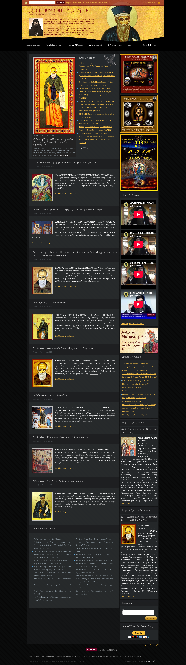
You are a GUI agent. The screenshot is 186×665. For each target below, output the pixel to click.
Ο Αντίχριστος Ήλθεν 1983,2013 (134, 415)
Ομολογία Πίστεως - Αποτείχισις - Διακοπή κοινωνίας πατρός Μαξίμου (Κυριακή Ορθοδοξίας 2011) (139, 407)
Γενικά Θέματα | (34, 656)
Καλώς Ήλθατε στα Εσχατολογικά (136, 380)
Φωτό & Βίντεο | (124, 656)
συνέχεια (64, 155)
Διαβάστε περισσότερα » (65, 193)
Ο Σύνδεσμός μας (54, 44)
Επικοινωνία (136, 656)
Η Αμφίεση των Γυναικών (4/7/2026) (93, 133)
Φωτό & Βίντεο (149, 44)
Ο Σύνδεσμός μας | (49, 656)
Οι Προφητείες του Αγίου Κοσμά (47, 539)
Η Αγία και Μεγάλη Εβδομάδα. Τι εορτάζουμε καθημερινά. (135, 385)
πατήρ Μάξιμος (76, 44)
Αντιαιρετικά (95, 44)
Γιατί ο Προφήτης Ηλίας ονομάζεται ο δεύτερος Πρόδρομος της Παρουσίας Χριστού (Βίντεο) (94, 542)
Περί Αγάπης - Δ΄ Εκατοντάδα (49, 302)
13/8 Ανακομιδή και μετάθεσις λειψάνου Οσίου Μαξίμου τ (139, 518)
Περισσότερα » (127, 503)
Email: (123, 609)
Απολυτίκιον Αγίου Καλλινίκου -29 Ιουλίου (94, 560)
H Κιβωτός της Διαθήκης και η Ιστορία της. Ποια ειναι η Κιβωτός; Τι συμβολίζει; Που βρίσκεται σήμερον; (52, 545)
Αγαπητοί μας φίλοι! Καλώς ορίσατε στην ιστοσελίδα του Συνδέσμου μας (138, 368)
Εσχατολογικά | (89, 656)
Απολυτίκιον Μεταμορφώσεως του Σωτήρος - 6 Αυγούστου (65, 162)
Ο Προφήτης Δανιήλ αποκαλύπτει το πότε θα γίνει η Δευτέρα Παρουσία (138, 396)
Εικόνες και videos (129, 391)
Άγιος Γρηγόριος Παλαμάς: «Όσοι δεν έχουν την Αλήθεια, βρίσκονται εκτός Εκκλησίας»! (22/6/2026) (96, 139)
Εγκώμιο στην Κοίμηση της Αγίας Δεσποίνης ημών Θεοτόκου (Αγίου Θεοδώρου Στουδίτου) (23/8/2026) (97, 75)
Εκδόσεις (132, 44)
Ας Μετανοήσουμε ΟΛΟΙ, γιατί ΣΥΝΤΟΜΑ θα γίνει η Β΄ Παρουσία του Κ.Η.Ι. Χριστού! (139, 375)
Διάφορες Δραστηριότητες (132, 401)
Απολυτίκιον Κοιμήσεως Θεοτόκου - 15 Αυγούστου (60, 437)
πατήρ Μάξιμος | (63, 656)
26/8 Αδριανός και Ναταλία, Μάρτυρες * (94, 2)
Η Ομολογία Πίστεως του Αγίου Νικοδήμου (94, 575)
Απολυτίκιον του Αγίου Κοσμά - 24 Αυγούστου (58, 480)
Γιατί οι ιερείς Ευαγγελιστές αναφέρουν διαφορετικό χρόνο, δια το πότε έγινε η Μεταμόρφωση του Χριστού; (52, 554)
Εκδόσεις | (114, 656)
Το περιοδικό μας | (102, 656)
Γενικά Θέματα (33, 44)
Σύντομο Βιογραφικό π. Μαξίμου (135, 363)
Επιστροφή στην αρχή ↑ (150, 645)
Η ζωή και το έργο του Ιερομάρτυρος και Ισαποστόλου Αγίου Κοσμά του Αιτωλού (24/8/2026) (95, 66)
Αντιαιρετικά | (76, 656)
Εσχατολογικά (115, 44)
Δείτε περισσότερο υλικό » (132, 323)
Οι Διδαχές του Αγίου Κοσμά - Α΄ (50, 395)
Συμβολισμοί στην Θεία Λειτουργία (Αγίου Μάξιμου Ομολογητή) (68, 209)
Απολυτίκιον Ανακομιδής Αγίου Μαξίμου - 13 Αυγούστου (64, 348)
